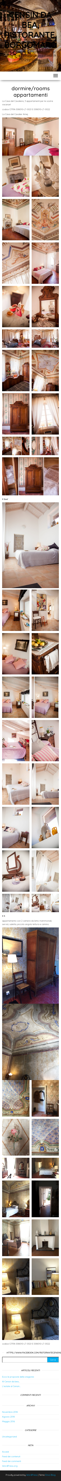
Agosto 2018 (8, 1416)
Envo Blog (50, 1475)
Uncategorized (9, 1436)
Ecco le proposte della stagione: (18, 1376)
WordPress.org (9, 1466)
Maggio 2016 (8, 1421)
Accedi (5, 1451)
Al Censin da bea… (11, 1381)
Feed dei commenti (11, 1461)
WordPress (31, 1475)
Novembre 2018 (10, 1412)
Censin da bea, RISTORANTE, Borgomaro (30, 29)
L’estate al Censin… (11, 1386)
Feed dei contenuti (11, 1456)
